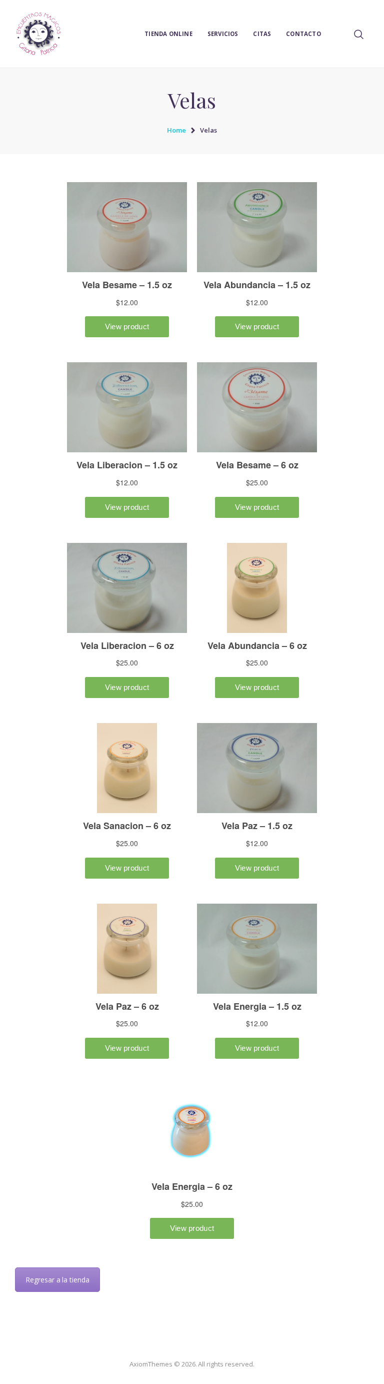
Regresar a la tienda (58, 1279)
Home (176, 130)
